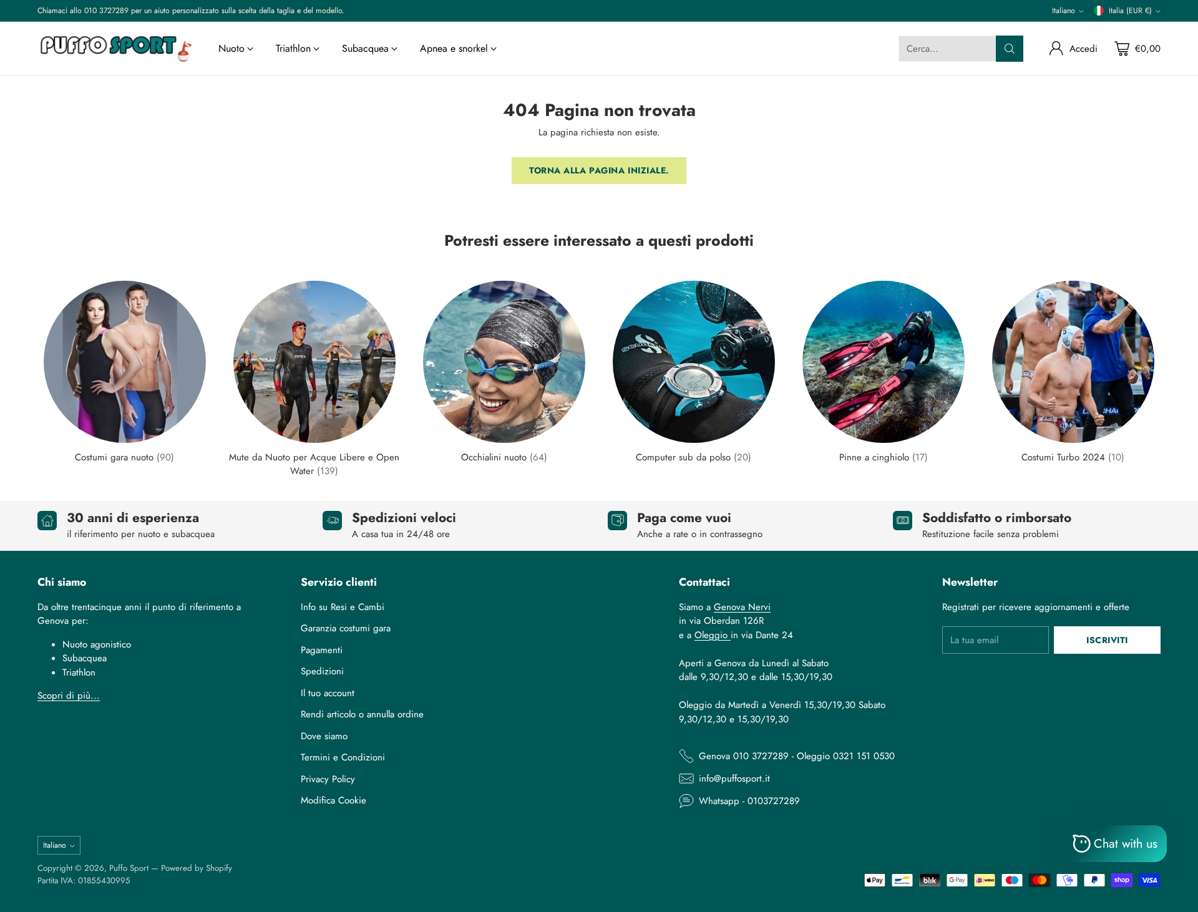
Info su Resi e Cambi (342, 607)
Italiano (1063, 10)
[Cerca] (1009, 49)
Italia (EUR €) (1130, 10)
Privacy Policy (328, 779)
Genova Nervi (742, 607)
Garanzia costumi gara (346, 628)
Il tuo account (327, 693)
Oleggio (712, 635)
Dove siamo (324, 736)
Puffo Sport (129, 868)
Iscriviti (1107, 640)
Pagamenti (322, 650)
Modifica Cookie (333, 800)
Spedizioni (322, 671)
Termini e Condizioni (343, 757)
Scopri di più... (68, 695)
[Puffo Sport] (115, 48)
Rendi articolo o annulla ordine (362, 714)
